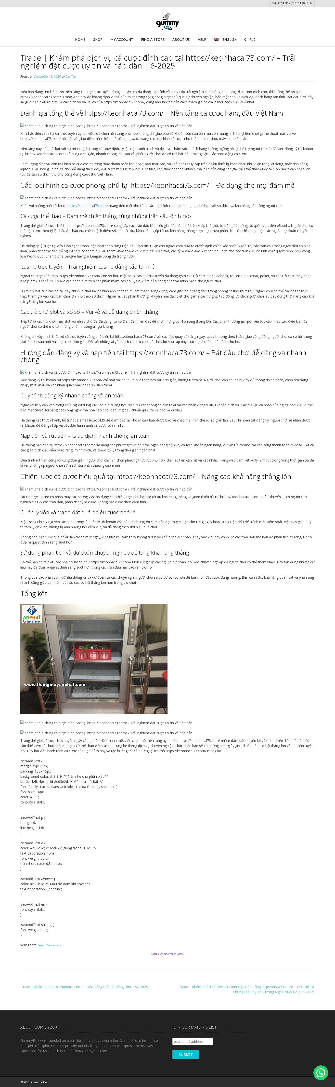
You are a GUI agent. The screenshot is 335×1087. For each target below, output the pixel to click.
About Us (181, 39)
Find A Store (153, 39)
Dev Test (70, 76)
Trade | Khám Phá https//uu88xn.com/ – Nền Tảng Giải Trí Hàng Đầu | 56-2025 (84, 986)
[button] (320, 1072)
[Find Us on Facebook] (302, 1082)
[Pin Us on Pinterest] (313, 1082)
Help (202, 39)
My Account (121, 39)
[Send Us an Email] (297, 1082)
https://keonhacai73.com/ (87, 205)
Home (80, 39)
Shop (98, 39)
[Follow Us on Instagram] (308, 1082)
